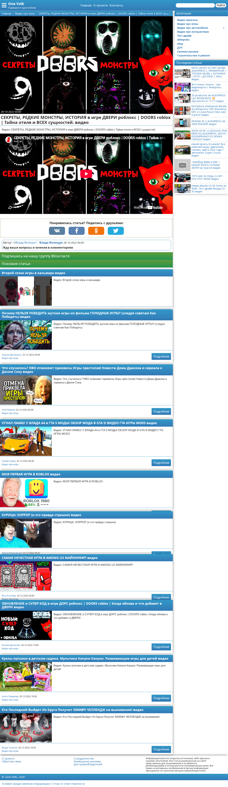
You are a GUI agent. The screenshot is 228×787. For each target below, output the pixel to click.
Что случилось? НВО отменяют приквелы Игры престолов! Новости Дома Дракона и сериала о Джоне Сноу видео (82, 370)
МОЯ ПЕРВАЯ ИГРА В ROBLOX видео (31, 474)
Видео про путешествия (193, 31)
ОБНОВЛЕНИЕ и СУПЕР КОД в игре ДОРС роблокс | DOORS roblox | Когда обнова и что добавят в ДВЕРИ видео (82, 605)
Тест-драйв (184, 35)
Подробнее (161, 356)
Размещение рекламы (87, 761)
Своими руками (187, 51)
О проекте (100, 5)
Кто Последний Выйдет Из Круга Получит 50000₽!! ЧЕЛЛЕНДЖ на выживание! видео (72, 710)
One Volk (16, 3)
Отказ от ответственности (69, 783)
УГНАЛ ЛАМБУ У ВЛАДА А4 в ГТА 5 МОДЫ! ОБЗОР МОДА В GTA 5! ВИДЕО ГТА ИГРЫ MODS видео (79, 423)
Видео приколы (187, 20)
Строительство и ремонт (193, 55)
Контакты (116, 5)
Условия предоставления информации (26, 783)
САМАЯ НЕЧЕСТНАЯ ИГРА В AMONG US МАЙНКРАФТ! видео (50, 558)
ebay (180, 43)
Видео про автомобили (192, 27)
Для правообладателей (88, 764)
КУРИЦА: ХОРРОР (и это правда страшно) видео (41, 515)
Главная (86, 5)
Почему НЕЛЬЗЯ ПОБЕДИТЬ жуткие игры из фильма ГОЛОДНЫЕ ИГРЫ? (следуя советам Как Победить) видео (79, 315)
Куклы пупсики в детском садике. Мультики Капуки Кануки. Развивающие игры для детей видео (85, 658)
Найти (221, 5)
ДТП (179, 47)
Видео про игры (10, 358)
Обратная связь (11, 761)
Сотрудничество (84, 758)
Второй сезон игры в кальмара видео (33, 273)
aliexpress (183, 39)
